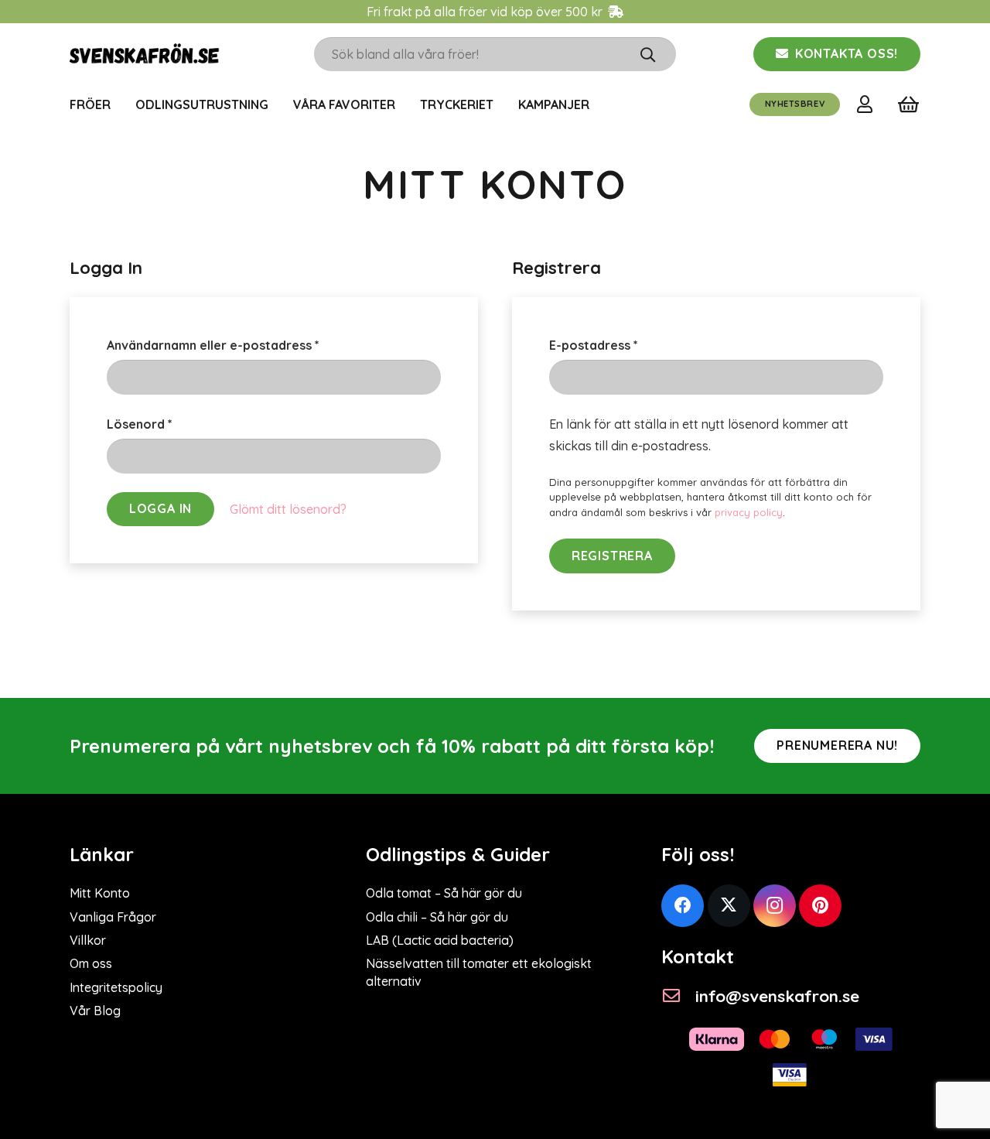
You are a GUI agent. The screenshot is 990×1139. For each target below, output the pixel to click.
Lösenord (180, 424)
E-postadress (634, 345)
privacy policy (749, 512)
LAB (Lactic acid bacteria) (440, 940)
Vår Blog (95, 1010)
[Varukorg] (908, 104)
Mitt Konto (100, 893)
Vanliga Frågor (113, 917)
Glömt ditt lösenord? (288, 509)
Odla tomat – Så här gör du (444, 893)
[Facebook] (682, 905)
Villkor (88, 940)
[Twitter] (729, 905)
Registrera (612, 555)
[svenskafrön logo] (145, 54)
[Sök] (647, 54)
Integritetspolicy (116, 987)
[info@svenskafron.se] (678, 996)
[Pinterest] (820, 905)
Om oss (91, 963)
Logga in (160, 508)
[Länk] (868, 104)
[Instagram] (774, 905)
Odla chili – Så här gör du (437, 917)
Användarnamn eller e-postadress (253, 345)
